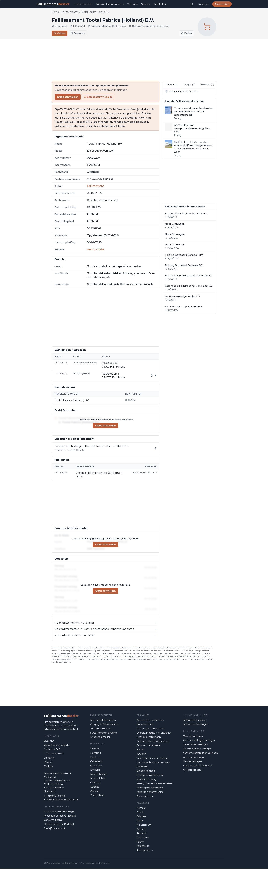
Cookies (48, 766)
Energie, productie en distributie (154, 732)
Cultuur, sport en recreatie (151, 728)
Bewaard (207, 84)
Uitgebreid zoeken (100, 737)
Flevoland (95, 753)
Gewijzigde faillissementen (104, 724)
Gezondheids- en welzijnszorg (153, 741)
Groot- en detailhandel (149, 745)
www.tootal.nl (95, 249)
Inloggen (203, 4)
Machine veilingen (193, 736)
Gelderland (96, 761)
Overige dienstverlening (150, 775)
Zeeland (94, 791)
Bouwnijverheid (145, 724)
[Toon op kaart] (151, 375)
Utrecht (94, 786)
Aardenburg (143, 846)
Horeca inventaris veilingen (197, 765)
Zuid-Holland (97, 795)
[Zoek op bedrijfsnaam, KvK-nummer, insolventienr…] (192, 4)
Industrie (141, 753)
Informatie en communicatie (152, 758)
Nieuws (145, 4)
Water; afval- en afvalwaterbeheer (155, 783)
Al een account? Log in (98, 96)
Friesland (95, 757)
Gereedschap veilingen (195, 744)
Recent (171, 84)
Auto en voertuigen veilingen (199, 740)
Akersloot (142, 833)
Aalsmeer (142, 816)
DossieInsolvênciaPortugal (59, 824)
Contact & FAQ (52, 749)
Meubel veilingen (192, 761)
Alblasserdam (144, 824)
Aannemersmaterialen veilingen (200, 753)
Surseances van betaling (103, 732)
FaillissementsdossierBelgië (59, 811)
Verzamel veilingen (193, 757)
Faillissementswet (54, 753)
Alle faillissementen (100, 728)
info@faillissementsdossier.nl (62, 799)
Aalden (140, 841)
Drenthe (95, 748)
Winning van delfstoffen (150, 787)
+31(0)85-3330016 (55, 796)
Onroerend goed (146, 770)
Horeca (141, 749)
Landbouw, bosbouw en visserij (153, 762)
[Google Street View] (156, 375)
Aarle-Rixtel (143, 837)
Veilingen (132, 4)
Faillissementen (83, 4)
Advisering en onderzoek (150, 720)
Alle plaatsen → (145, 850)
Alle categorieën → (193, 769)
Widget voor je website (56, 745)
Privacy (48, 762)
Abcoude (141, 829)
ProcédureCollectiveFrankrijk (60, 815)
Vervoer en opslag (146, 779)
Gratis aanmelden (67, 96)
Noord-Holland (98, 778)
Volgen (61, 33)
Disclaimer (49, 757)
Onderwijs (142, 766)
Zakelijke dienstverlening (150, 792)
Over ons (49, 740)
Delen (188, 33)
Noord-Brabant (98, 774)
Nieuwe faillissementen (110, 4)
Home (55, 11)
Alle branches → (145, 796)
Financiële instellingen (149, 737)
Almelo (140, 812)
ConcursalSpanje (53, 820)
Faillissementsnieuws (194, 720)
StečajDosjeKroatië (54, 828)
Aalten (140, 820)
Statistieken (160, 4)
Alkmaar (141, 807)
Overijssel (95, 782)
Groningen (96, 765)
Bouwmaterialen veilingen (197, 748)
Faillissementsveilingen (195, 724)
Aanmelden (222, 4)
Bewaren (79, 33)
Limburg (95, 769)
